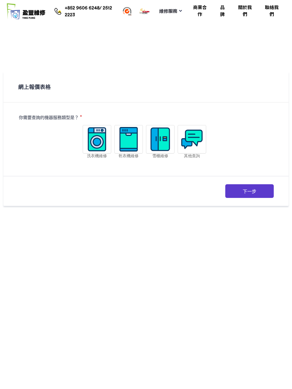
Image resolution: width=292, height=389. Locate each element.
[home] (26, 11)
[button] (170, 11)
